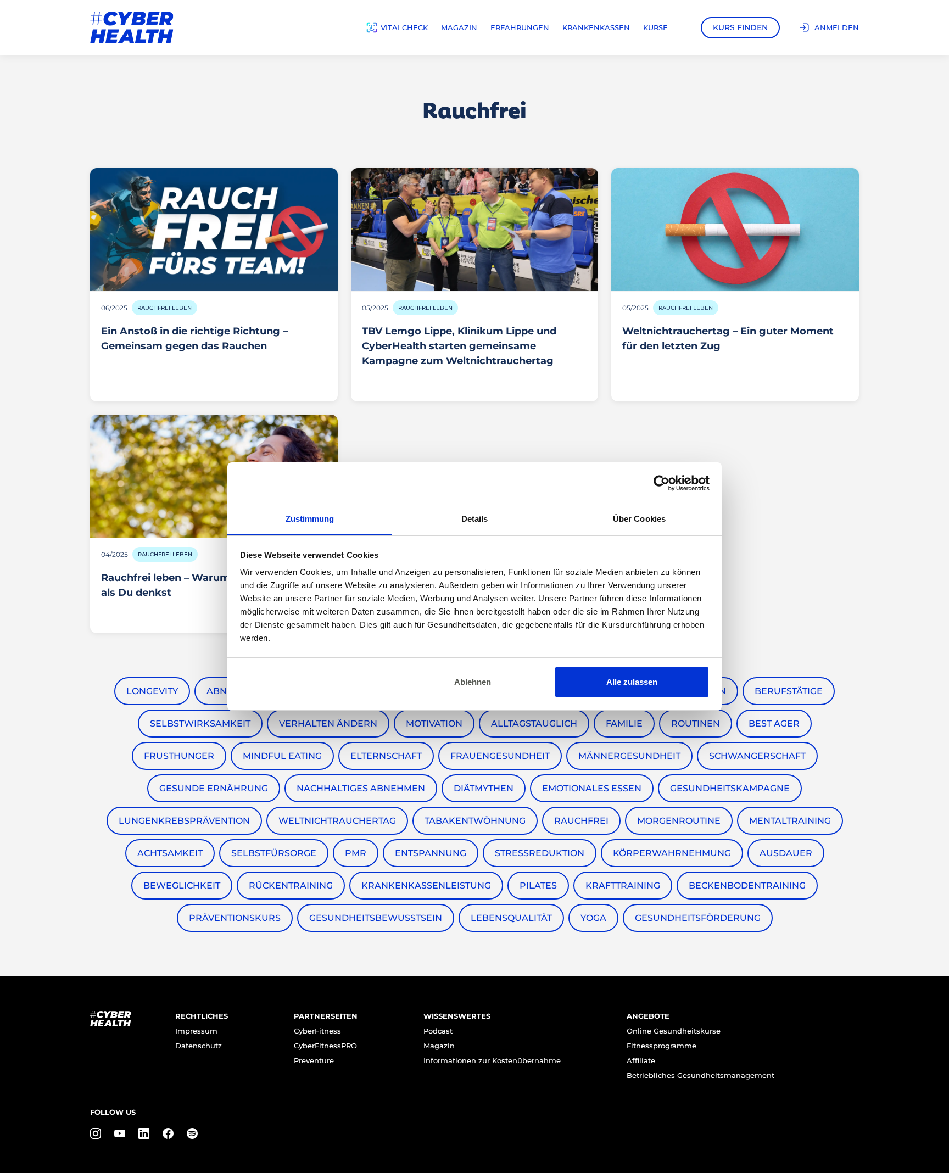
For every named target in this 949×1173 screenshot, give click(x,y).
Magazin (459, 27)
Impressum (196, 1030)
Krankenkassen (596, 27)
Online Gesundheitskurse (674, 1030)
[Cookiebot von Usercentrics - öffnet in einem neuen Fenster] (661, 483)
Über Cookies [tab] (639, 518)
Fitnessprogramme (661, 1045)
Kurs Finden (740, 27)
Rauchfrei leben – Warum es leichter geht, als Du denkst (208, 585)
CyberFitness (317, 1030)
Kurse (655, 27)
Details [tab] (474, 518)
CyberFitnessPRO (325, 1045)
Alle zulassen (631, 681)
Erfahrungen (519, 27)
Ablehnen (472, 681)
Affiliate (641, 1060)
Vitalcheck (404, 27)
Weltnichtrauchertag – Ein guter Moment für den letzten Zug (728, 338)
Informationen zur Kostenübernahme (492, 1060)
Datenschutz (198, 1045)
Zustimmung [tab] (310, 518)
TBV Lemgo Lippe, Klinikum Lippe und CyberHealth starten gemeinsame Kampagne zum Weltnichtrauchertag (459, 346)
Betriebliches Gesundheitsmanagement (700, 1075)
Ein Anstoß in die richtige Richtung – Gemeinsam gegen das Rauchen (194, 338)
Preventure (314, 1060)
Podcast (438, 1030)
